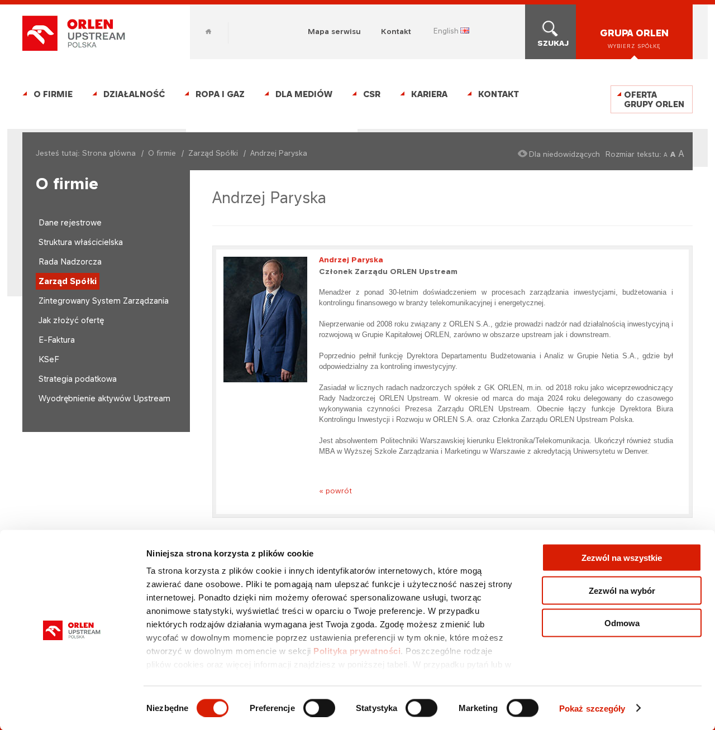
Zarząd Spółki (213, 152)
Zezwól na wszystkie (621, 558)
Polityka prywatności (357, 651)
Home (208, 31)
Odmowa (622, 623)
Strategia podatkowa (78, 378)
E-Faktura (57, 339)
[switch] (319, 708)
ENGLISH (446, 30)
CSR (371, 94)
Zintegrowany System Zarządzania (104, 300)
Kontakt (396, 31)
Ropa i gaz (220, 94)
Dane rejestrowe (70, 222)
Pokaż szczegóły (592, 708)
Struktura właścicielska (81, 242)
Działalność (134, 94)
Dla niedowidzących (564, 154)
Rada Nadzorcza (70, 261)
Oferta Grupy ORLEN (654, 99)
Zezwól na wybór (622, 590)
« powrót (335, 490)
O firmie (53, 94)
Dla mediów (303, 94)
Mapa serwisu (334, 31)
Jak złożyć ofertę (71, 320)
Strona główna (109, 152)
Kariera (429, 94)
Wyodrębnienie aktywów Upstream (104, 398)
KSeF (49, 359)
